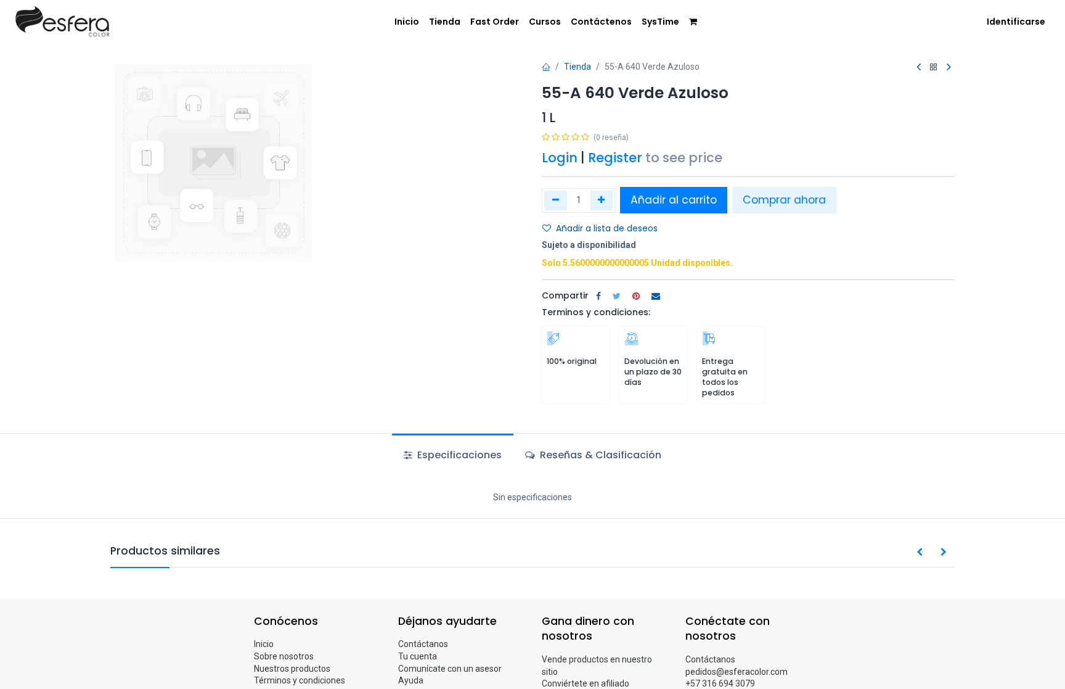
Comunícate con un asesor (450, 669)
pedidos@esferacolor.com (736, 672)
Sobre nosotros (284, 656)
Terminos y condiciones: (596, 312)
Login (559, 158)
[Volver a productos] (933, 67)
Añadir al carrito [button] (673, 199)
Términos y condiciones (299, 680)
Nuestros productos (292, 669)
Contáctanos (423, 644)
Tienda (577, 67)
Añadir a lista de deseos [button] (607, 228)
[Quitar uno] (555, 200)
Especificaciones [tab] (458, 455)
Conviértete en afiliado (585, 683)
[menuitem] (407, 22)
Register (615, 158)
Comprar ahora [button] (784, 199)
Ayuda (410, 680)
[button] (919, 552)
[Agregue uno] (601, 200)
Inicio (264, 644)
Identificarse (1016, 21)
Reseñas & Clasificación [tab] (599, 455)
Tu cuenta (417, 656)
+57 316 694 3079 (720, 683)
